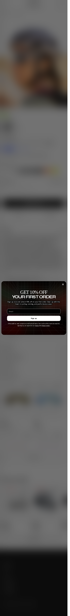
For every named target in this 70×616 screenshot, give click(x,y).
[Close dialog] (62, 284)
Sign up (34, 318)
